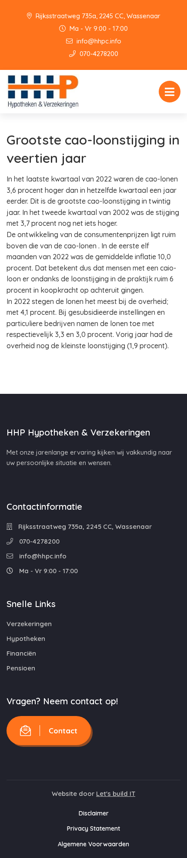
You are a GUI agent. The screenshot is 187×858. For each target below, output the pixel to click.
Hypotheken (26, 638)
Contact (63, 730)
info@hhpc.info (98, 41)
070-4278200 (98, 54)
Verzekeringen (29, 624)
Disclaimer (94, 813)
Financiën (21, 653)
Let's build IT (115, 793)
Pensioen (21, 668)
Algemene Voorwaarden (93, 844)
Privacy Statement (93, 828)
